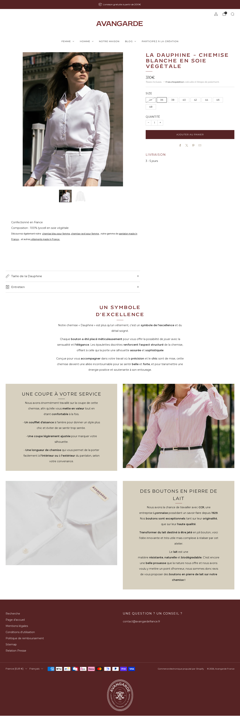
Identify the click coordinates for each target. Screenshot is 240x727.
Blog (129, 41)
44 (206, 99)
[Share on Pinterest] (193, 145)
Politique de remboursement (25, 638)
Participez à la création (160, 41)
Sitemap (11, 644)
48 (150, 106)
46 (217, 99)
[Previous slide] (13, 119)
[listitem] (120, 4)
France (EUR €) (14, 668)
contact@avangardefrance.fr (141, 621)
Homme (85, 41)
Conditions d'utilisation (20, 632)
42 (195, 99)
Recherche (13, 613)
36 (161, 99)
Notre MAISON (109, 41)
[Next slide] (133, 119)
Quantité (153, 116)
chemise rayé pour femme (85, 233)
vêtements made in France (45, 239)
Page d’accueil (15, 619)
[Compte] (216, 14)
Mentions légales (17, 626)
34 (150, 99)
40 (184, 99)
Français (34, 668)
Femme (66, 41)
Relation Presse (16, 650)
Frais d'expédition (175, 81)
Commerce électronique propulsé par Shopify (181, 668)
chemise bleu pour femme (56, 233)
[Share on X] (187, 145)
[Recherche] (232, 14)
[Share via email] (200, 145)
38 (172, 99)
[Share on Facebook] (180, 145)
